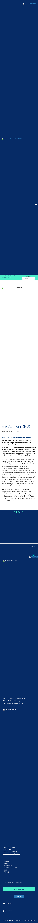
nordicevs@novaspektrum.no (13, 703)
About (6, 863)
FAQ (5, 870)
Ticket (6, 872)
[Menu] (36, 205)
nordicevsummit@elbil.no (11, 854)
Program (7, 861)
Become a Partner (10, 868)
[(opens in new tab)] (29, 70)
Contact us (8, 865)
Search (28, 276)
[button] (19, 896)
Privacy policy (8, 910)
